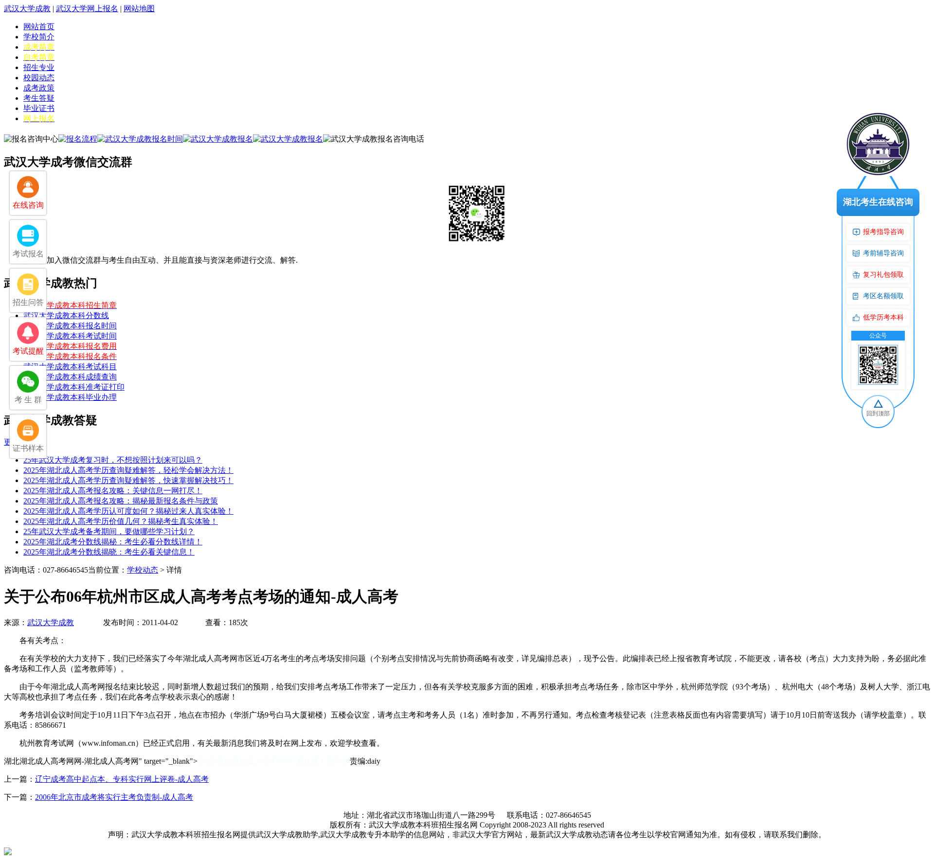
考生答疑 (38, 98)
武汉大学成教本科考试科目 (70, 366)
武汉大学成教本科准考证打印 (74, 387)
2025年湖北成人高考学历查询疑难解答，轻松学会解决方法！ (128, 470)
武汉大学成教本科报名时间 (70, 326)
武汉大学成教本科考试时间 (70, 336)
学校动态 (142, 570)
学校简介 (38, 37)
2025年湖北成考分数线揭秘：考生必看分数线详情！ (112, 542)
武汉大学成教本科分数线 (66, 315)
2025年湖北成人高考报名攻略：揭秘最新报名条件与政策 (120, 501)
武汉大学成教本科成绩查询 (70, 377)
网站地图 (139, 8)
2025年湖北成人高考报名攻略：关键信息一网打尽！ (112, 490)
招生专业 (38, 67)
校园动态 (38, 77)
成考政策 (38, 88)
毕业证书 (38, 108)
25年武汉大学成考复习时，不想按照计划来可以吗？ (112, 460)
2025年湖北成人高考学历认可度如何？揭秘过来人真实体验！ (128, 511)
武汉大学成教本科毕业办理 (70, 397)
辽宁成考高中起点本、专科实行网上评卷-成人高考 (122, 779)
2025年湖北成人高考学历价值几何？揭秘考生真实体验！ (120, 521)
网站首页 (38, 26)
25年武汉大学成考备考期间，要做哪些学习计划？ (109, 531)
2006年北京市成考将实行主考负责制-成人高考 (114, 797)
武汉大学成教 (27, 8)
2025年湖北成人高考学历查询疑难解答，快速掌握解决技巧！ (128, 480)
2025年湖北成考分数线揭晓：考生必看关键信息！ (109, 552)
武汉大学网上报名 (87, 8)
